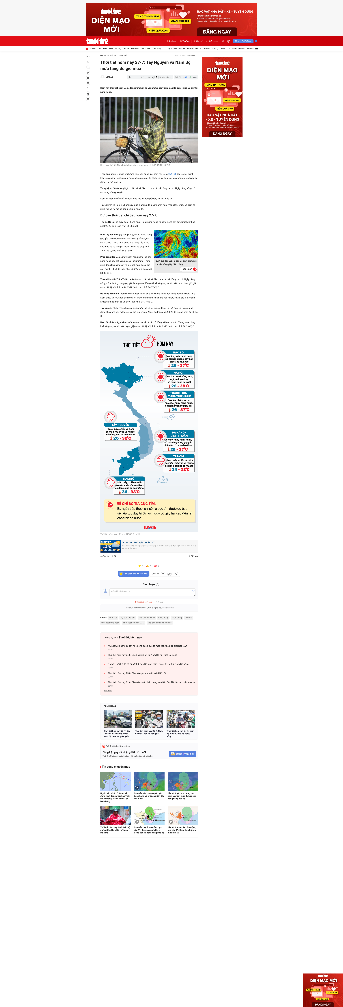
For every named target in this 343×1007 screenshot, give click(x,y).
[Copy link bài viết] (169, 574)
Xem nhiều (103, 49)
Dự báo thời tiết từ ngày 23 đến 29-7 (138, 542)
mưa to (188, 617)
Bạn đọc (250, 49)
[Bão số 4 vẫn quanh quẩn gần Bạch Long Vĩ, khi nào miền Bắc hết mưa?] (149, 781)
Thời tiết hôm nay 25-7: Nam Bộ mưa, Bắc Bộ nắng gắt (149, 732)
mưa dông (177, 617)
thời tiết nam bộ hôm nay (159, 622)
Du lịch (169, 49)
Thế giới (126, 49)
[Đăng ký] (182, 754)
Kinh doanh (145, 49)
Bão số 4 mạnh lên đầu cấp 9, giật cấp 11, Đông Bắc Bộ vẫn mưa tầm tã (182, 830)
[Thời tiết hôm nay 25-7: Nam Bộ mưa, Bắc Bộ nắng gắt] (149, 719)
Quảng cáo (213, 41)
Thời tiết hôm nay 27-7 (133, 622)
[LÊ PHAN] (102, 77)
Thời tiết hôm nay (130, 637)
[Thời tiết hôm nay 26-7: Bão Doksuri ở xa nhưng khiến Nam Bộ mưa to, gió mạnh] (118, 719)
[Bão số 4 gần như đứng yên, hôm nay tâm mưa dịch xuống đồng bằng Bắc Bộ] (183, 781)
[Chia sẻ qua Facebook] (163, 574)
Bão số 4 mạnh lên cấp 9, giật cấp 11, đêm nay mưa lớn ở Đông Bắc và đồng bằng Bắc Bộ (149, 830)
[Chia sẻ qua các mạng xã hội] (176, 574)
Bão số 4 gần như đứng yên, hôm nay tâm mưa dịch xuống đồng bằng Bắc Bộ (182, 796)
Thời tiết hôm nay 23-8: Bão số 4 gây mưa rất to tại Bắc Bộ (137, 673)
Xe (163, 49)
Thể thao (206, 49)
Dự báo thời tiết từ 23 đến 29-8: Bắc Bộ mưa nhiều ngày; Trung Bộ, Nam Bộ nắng (148, 664)
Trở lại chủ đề (109, 55)
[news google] (186, 77)
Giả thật (241, 49)
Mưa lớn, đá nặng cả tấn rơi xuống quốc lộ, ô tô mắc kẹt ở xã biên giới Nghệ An (147, 646)
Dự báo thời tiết (127, 617)
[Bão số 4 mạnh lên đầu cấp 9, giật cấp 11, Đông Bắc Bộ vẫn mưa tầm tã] (183, 815)
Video (111, 49)
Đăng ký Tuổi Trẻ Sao (243, 41)
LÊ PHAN (109, 77)
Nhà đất (224, 49)
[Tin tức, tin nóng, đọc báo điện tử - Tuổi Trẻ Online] (97, 41)
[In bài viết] (88, 99)
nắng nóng (163, 617)
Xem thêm (108, 691)
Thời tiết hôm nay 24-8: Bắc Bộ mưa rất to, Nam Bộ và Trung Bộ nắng (142, 655)
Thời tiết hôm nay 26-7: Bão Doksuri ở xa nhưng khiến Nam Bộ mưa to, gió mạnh (117, 734)
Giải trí (198, 49)
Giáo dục (215, 49)
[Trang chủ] (87, 48)
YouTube (186, 41)
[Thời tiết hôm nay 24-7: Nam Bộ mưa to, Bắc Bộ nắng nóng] (181, 719)
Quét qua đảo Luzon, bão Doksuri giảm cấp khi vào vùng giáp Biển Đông (176, 263)
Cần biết (199, 41)
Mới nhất (93, 49)
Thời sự (118, 49)
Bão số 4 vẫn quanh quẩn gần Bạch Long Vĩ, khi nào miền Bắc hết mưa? (149, 796)
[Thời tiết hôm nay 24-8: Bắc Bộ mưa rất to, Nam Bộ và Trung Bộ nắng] (115, 815)
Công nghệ (156, 49)
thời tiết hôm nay (147, 617)
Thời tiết (123, 55)
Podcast (172, 41)
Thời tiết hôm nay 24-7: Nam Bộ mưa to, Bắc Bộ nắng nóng (180, 734)
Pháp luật (135, 49)
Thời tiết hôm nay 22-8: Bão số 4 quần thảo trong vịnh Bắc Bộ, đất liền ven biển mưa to (151, 682)
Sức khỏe (233, 49)
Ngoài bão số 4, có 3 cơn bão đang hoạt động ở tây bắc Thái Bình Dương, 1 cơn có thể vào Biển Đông (115, 797)
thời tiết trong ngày (110, 622)
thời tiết (172, 174)
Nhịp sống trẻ (179, 49)
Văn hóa (190, 49)
